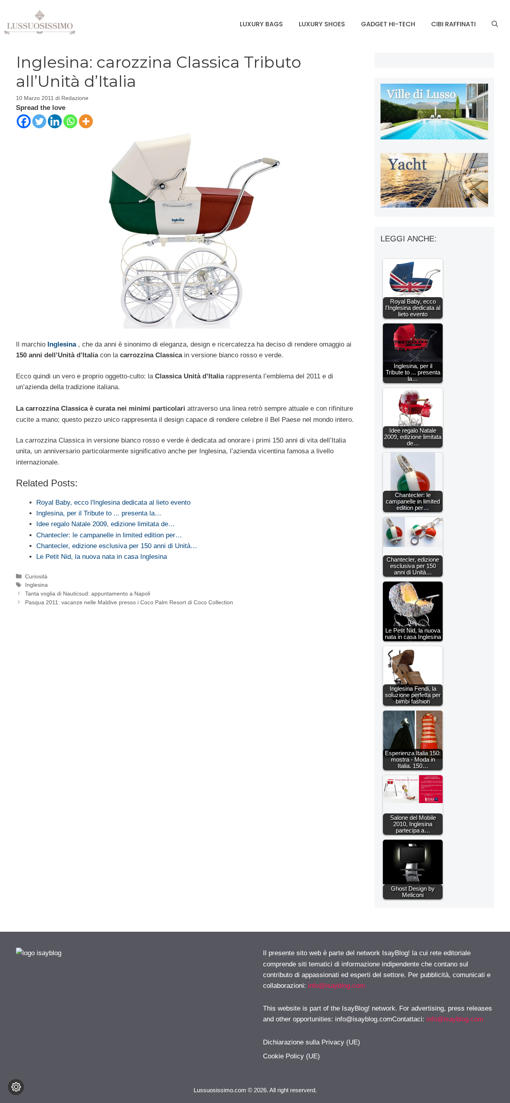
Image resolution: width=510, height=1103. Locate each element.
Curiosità (36, 576)
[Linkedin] (55, 121)
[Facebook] (24, 121)
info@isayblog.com (336, 985)
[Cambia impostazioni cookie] (16, 1087)
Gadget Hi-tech (388, 24)
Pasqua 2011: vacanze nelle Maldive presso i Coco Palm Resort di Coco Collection (129, 602)
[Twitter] (39, 121)
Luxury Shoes (322, 24)
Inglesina (61, 344)
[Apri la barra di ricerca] (495, 24)
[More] (86, 121)
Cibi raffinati (453, 24)
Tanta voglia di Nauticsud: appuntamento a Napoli (87, 593)
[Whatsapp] (70, 121)
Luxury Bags (261, 24)
